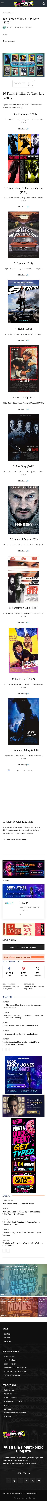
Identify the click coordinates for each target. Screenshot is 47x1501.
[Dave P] (5, 27)
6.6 (28, 693)
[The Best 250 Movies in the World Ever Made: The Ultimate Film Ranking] (19, 1307)
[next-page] (8, 1049)
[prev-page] (4, 1049)
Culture (6, 1240)
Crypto (6, 1230)
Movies (10, 13)
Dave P (11, 27)
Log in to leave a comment (23, 947)
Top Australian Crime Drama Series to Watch (20, 1026)
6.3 (28, 551)
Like (9, 967)
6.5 (28, 275)
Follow (23, 967)
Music (5, 1219)
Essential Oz (8, 1201)
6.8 (28, 340)
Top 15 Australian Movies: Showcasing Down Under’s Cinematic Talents (21, 1043)
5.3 (28, 207)
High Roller (8, 1209)
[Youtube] (38, 1480)
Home (5, 13)
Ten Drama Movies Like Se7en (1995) (11, 988)
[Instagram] (14, 1480)
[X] (20, 914)
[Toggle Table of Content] (29, 84)
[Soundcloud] (26, 1480)
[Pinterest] (20, 1480)
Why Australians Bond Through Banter (18, 1204)
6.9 (28, 409)
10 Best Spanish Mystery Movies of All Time (20, 1034)
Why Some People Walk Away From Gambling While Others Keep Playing (21, 1213)
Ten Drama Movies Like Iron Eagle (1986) (34, 988)
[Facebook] (8, 1480)
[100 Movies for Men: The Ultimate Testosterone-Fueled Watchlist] (23, 1280)
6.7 (28, 129)
